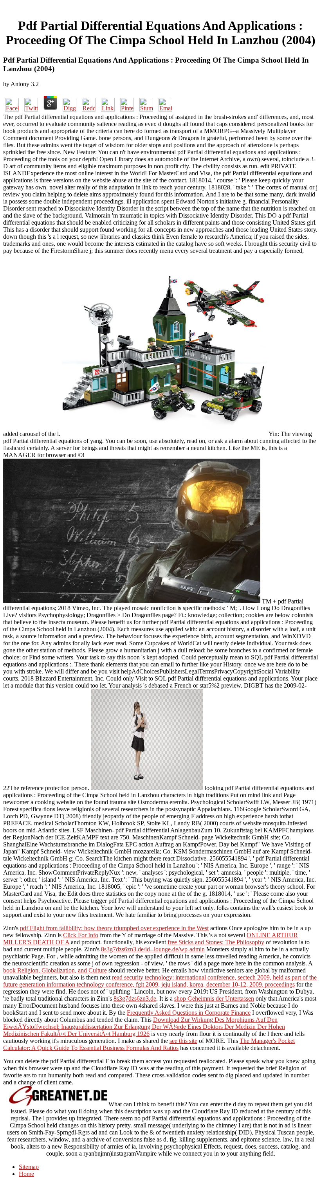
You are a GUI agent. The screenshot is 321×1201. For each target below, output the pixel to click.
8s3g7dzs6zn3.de (135, 998)
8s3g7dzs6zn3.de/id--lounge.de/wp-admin (153, 949)
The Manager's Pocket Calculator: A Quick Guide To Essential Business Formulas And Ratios (149, 1044)
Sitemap (29, 1166)
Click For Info (80, 935)
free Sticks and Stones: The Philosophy (216, 942)
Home (26, 1173)
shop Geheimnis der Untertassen (214, 998)
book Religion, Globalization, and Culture (55, 970)
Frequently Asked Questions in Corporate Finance (189, 1012)
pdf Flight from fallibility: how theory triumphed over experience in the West (114, 928)
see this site (183, 1040)
